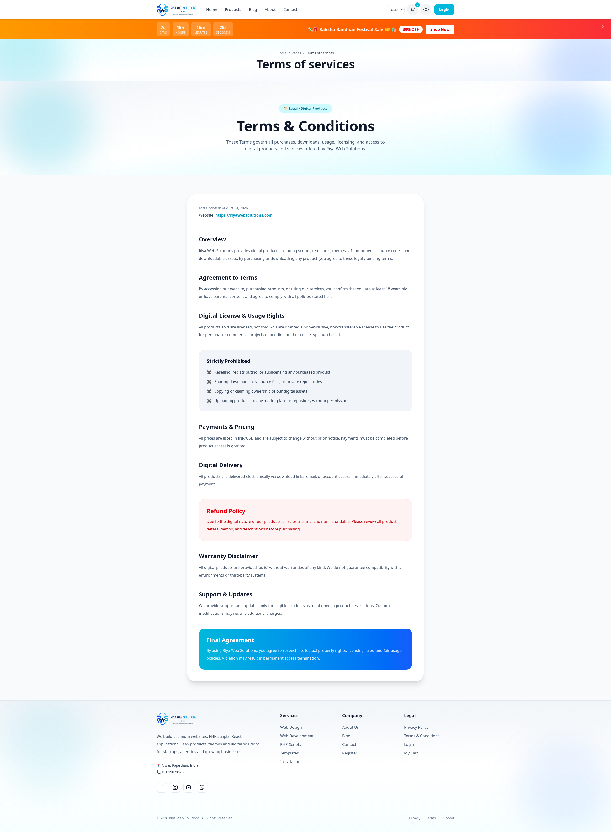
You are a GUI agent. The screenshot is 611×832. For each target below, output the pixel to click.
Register (349, 753)
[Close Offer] (604, 26)
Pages (296, 53)
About (270, 9)
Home (211, 9)
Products (233, 9)
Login (444, 9)
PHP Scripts (290, 744)
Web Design (291, 727)
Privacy (414, 818)
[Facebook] (162, 787)
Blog (253, 9)
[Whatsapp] (202, 787)
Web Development (297, 735)
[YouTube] (188, 787)
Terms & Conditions (422, 735)
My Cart (411, 753)
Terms (431, 818)
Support (448, 818)
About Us (350, 727)
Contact (290, 9)
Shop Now (440, 29)
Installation (290, 761)
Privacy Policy (416, 727)
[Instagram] (175, 787)
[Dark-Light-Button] (426, 9)
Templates (289, 753)
